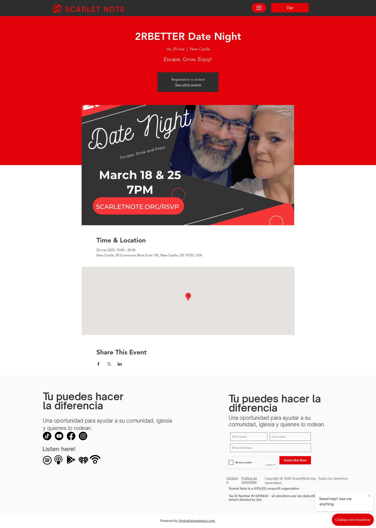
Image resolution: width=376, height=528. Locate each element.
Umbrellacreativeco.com (197, 521)
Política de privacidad (249, 480)
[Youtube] (59, 436)
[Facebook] (71, 436)
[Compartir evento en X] (109, 364)
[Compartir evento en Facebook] (98, 364)
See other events (188, 85)
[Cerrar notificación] (369, 496)
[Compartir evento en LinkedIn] (120, 364)
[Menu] (259, 7)
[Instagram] (83, 436)
